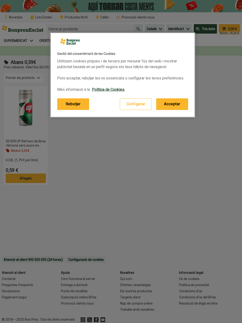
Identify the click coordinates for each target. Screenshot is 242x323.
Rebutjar (73, 104)
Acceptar (172, 104)
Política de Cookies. (108, 89)
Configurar (135, 104)
